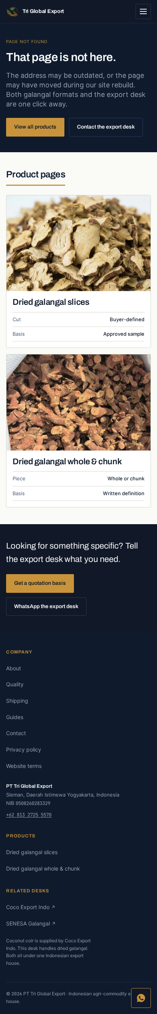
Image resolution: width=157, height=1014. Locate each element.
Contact (16, 733)
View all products (35, 127)
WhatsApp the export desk (46, 606)
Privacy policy (23, 749)
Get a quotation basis (40, 583)
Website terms (24, 766)
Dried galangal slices (51, 302)
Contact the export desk (106, 127)
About (13, 668)
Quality (15, 684)
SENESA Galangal (31, 923)
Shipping (17, 700)
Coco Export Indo (30, 907)
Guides (14, 717)
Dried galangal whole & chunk (67, 461)
